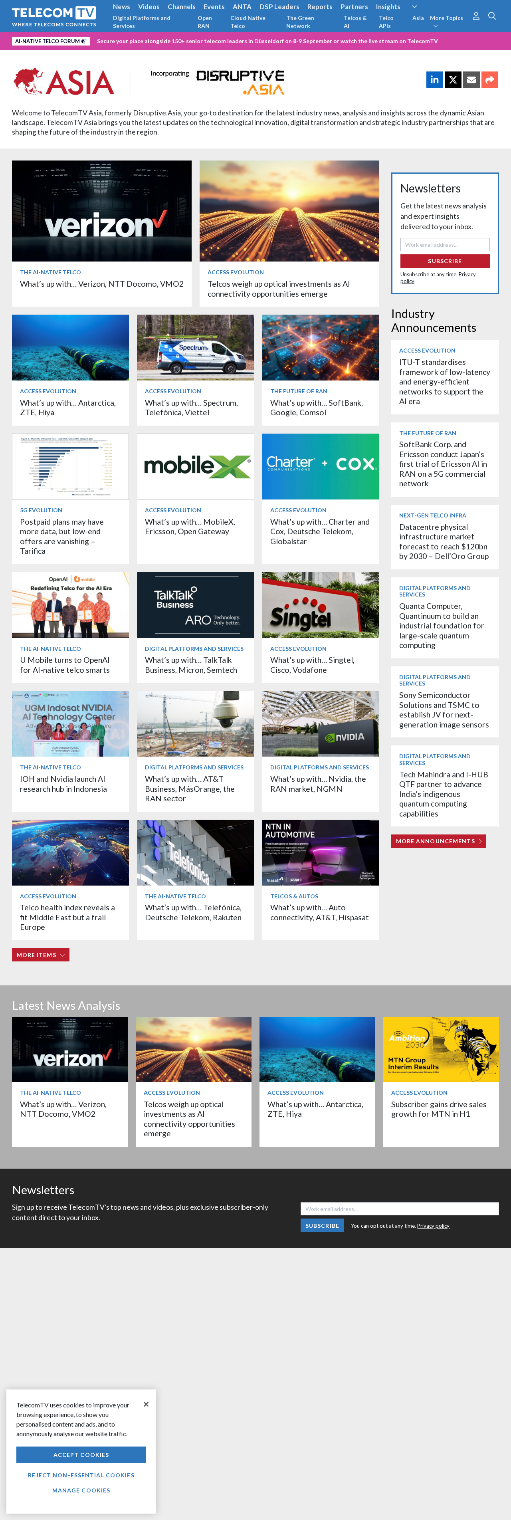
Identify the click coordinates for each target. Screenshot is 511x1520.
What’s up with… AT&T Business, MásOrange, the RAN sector (190, 788)
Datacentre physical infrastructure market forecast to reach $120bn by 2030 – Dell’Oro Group (444, 541)
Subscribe (445, 261)
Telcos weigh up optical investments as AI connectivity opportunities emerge (279, 288)
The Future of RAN (298, 391)
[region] (81, 1451)
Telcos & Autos (294, 896)
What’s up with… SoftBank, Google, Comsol (316, 407)
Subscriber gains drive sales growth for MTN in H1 (439, 1109)
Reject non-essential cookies (81, 1475)
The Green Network (300, 21)
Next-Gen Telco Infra (432, 515)
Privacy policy (433, 1226)
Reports (320, 6)
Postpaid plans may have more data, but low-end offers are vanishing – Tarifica (62, 536)
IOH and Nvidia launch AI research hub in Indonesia (63, 783)
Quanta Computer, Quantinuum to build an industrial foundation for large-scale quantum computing (441, 625)
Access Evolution (236, 272)
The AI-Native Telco (50, 272)
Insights (388, 6)
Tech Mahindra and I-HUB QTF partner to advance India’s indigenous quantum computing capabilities (443, 794)
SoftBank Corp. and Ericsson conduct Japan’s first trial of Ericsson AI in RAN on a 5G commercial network (443, 464)
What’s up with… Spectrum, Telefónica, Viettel (191, 407)
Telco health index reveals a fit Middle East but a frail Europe (67, 917)
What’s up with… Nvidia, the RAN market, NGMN (318, 783)
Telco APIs (386, 21)
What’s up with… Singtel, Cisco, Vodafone (312, 664)
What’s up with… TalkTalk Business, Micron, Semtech (191, 664)
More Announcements (435, 841)
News (121, 6)
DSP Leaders (279, 6)
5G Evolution (41, 510)
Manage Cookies (81, 1490)
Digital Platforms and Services (141, 21)
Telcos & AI (355, 21)
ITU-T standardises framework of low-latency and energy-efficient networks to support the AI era (444, 381)
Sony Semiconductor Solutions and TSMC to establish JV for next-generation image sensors (444, 709)
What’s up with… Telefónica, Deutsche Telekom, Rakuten (193, 912)
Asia (418, 17)
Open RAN (205, 21)
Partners (354, 6)
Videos (149, 6)
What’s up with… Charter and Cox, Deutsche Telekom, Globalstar (320, 531)
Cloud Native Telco (247, 21)
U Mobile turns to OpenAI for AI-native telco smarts (65, 664)
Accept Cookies (81, 1454)
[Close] (146, 1404)
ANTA (242, 6)
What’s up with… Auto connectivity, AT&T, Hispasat (319, 912)
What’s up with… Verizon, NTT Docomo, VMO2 (102, 283)
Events (214, 6)
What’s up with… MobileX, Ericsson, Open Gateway (190, 526)
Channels (182, 6)
